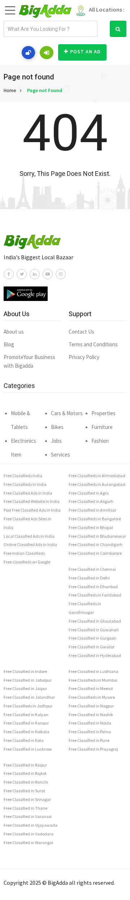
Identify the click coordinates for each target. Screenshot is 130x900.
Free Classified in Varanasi (28, 816)
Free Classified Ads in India (28, 493)
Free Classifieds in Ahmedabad (97, 475)
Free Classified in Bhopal (91, 527)
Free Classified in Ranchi (26, 782)
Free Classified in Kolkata (26, 731)
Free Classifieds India (23, 475)
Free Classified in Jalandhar (29, 697)
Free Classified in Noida (90, 723)
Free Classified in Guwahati (94, 629)
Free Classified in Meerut (91, 688)
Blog (9, 344)
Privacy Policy (84, 357)
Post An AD (85, 51)
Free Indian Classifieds (24, 553)
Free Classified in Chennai (92, 569)
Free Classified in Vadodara (28, 834)
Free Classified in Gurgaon (92, 638)
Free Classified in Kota (24, 740)
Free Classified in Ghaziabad (95, 621)
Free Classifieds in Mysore (92, 697)
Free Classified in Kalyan (26, 714)
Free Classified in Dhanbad (93, 586)
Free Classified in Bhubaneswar (97, 536)
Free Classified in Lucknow (28, 749)
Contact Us (81, 331)
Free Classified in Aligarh (91, 501)
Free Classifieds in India (25, 484)
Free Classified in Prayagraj (93, 749)
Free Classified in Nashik (91, 714)
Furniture (102, 427)
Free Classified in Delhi (89, 578)
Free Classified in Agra (89, 493)
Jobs (56, 440)
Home (10, 90)
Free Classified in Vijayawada (30, 825)
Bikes (57, 427)
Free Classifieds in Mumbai (93, 680)
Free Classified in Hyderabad (95, 655)
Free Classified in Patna (90, 731)
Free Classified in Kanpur (26, 723)
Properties (103, 413)
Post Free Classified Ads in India (32, 510)
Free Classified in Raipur (25, 765)
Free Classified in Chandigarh (95, 544)
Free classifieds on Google (27, 562)
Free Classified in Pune (89, 740)
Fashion (100, 440)
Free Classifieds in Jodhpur (28, 706)
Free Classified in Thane (25, 808)
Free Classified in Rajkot (25, 773)
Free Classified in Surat (24, 790)
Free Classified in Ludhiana (93, 671)
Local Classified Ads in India (29, 536)
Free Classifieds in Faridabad (95, 595)
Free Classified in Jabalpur (28, 680)
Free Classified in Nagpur (91, 706)
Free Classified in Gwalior (91, 646)
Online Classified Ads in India (30, 544)
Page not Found (44, 90)
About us (14, 331)
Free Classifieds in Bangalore (95, 518)
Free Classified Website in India (32, 501)
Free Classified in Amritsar (92, 510)
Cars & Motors (67, 413)
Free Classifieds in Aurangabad (97, 484)
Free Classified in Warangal (28, 842)
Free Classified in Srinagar (27, 799)
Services (60, 454)
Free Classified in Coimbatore (95, 553)
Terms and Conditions (93, 344)
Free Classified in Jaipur (25, 688)
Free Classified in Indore (25, 671)
